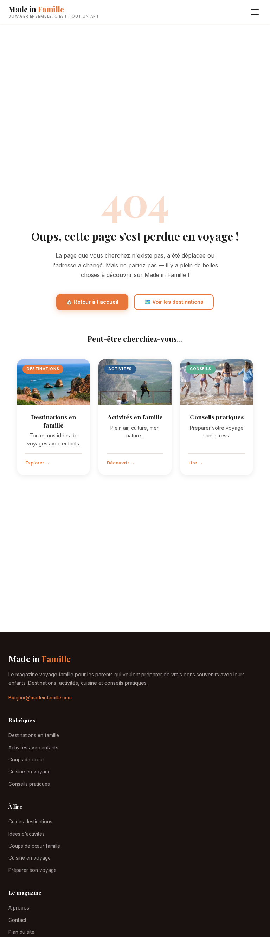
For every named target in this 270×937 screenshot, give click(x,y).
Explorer (34, 463)
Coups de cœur (26, 759)
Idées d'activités (26, 834)
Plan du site (21, 932)
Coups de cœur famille (34, 846)
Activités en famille (135, 417)
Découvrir (118, 463)
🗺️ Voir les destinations (173, 302)
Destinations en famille (53, 421)
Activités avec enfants (33, 748)
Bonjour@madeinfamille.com (40, 698)
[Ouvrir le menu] (255, 12)
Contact (17, 920)
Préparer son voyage (32, 870)
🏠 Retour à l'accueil (92, 302)
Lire (192, 463)
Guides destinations (30, 821)
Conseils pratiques (217, 417)
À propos (18, 908)
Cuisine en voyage (29, 771)
